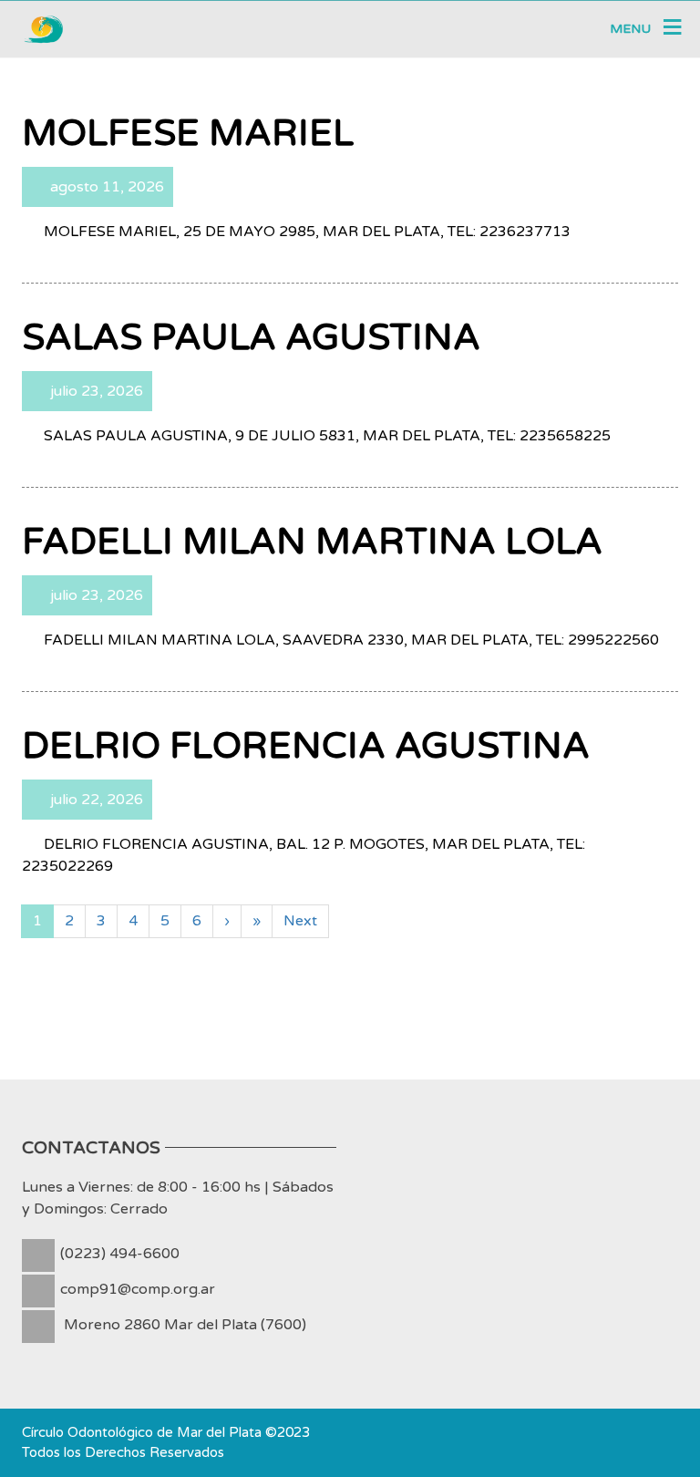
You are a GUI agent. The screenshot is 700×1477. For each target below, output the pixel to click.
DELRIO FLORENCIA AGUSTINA (306, 746)
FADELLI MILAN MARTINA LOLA (312, 541)
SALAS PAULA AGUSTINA (251, 337)
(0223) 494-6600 (120, 1254)
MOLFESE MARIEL (188, 133)
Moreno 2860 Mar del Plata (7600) (185, 1325)
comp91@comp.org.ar (137, 1289)
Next (300, 921)
